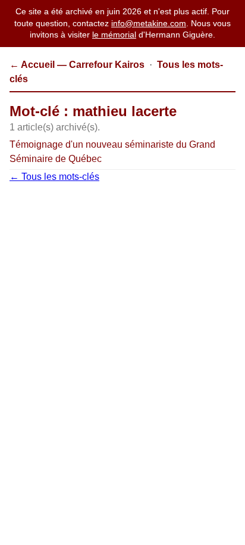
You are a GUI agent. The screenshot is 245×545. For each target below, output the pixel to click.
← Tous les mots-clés (54, 177)
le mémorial (114, 34)
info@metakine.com (148, 23)
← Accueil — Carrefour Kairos (77, 65)
